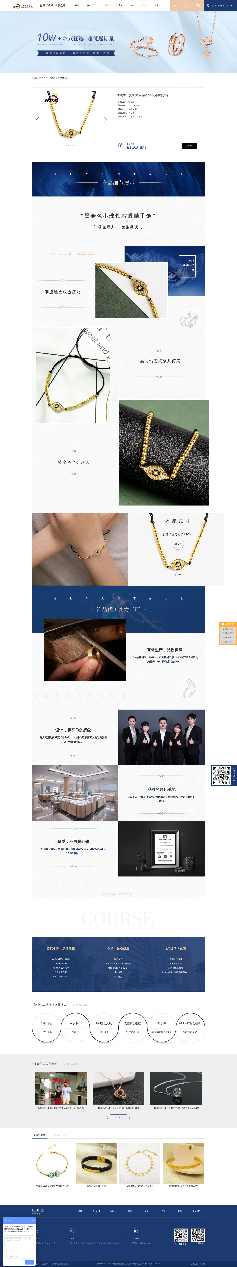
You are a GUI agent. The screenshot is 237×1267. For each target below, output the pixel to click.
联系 (156, 5)
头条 (133, 5)
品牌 (144, 5)
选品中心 (107, 5)
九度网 (45, 1264)
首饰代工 (91, 5)
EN (176, 5)
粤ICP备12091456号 (152, 1264)
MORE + (118, 1118)
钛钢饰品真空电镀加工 (61, 1264)
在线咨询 (189, 146)
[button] (38, 120)
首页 (77, 5)
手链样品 (63, 78)
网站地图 (196, 1211)
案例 (120, 5)
